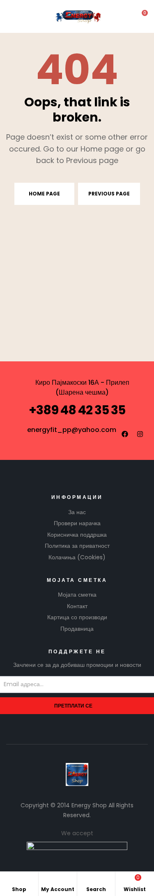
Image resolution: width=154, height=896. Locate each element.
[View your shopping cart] (139, 17)
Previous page (109, 193)
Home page (44, 193)
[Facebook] (124, 434)
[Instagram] (140, 434)
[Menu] (12, 17)
